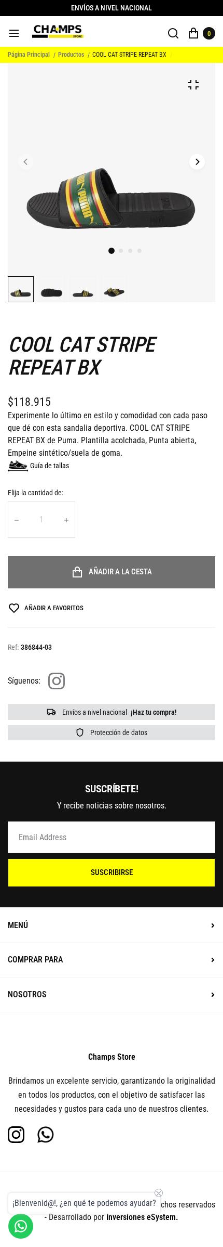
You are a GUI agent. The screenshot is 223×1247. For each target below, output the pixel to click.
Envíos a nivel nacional (119, 712)
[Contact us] (20, 1226)
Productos (71, 54)
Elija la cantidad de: (35, 492)
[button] (121, 251)
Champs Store (111, 1057)
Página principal (29, 54)
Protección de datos (118, 732)
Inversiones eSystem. (142, 1217)
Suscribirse (112, 872)
